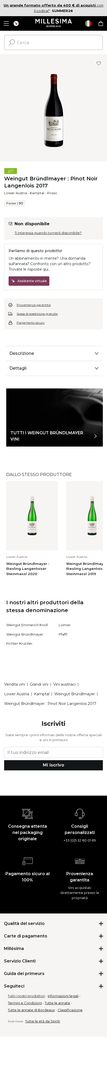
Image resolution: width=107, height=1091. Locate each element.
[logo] (53, 23)
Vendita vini (14, 684)
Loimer (65, 625)
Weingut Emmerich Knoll (27, 625)
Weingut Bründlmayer (24, 634)
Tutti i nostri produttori (26, 996)
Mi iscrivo (53, 765)
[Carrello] (101, 23)
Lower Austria (15, 193)
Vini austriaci (64, 684)
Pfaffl (63, 634)
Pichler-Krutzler (19, 643)
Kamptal (37, 193)
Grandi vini (39, 684)
